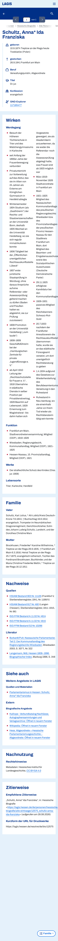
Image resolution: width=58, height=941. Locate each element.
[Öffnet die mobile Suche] (52, 14)
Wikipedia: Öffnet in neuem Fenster (28, 725)
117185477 (16, 105)
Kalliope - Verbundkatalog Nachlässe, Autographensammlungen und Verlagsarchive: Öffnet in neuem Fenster (31, 717)
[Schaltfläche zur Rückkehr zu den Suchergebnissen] (4, 14)
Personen (9, 26)
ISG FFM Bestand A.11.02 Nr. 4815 (28, 621)
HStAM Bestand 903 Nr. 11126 (25, 596)
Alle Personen (45, 26)
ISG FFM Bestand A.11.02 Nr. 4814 (28, 616)
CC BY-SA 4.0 (33, 770)
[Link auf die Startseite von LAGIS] (17, 4)
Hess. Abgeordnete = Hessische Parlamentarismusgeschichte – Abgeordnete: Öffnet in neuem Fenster (30, 734)
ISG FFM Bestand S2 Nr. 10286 (26, 625)
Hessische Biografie (26, 26)
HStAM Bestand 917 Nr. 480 (24, 604)
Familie (47, 933)
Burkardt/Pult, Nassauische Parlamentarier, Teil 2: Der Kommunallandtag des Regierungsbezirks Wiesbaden (32, 641)
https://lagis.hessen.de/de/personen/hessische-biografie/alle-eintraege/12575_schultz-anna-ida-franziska (32, 811)
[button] (54, 4)
